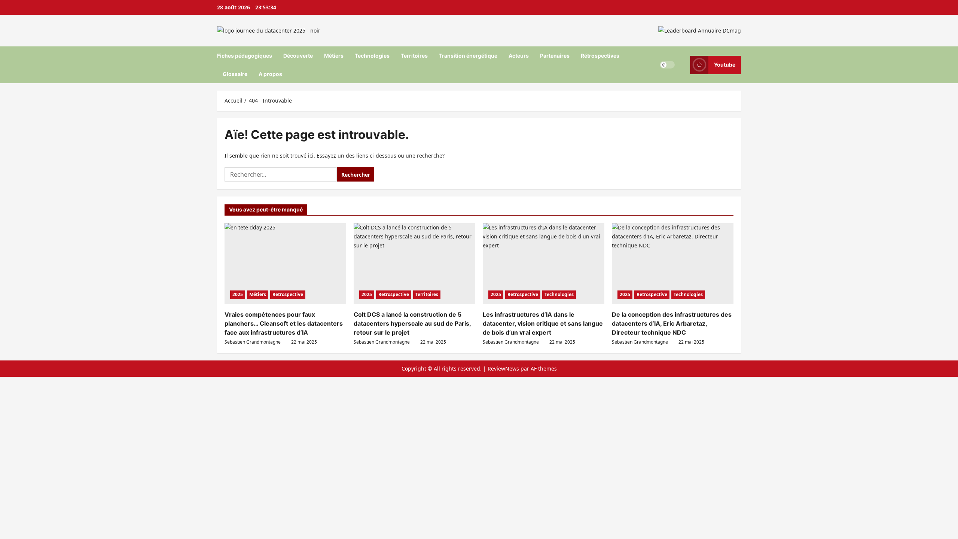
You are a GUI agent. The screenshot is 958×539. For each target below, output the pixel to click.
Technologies (372, 55)
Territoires (414, 55)
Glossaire (235, 74)
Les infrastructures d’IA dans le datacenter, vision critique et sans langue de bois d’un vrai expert (543, 323)
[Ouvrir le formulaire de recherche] (682, 64)
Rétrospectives (600, 55)
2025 (237, 294)
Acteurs (519, 55)
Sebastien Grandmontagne (253, 342)
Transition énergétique (468, 55)
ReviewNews (503, 368)
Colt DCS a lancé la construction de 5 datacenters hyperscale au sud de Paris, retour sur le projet (412, 323)
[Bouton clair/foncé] (667, 64)
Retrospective (287, 294)
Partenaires (555, 55)
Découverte (298, 55)
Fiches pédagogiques (244, 55)
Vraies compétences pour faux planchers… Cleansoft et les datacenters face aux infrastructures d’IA (284, 323)
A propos (270, 74)
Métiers (334, 55)
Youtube (724, 64)
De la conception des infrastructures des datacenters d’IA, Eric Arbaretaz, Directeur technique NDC (672, 323)
